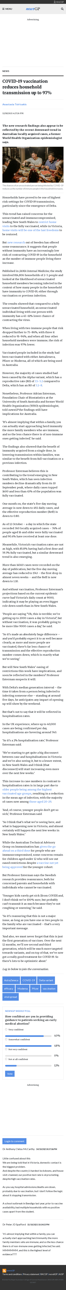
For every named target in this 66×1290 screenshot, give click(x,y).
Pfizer (35, 988)
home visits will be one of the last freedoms (30, 230)
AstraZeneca (11, 980)
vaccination (49, 988)
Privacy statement (31, 1274)
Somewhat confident (19, 1039)
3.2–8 (39, 385)
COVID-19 (29, 980)
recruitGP (53, 1274)
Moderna (22, 988)
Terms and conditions (12, 1274)
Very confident (16, 1029)
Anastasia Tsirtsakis (14, 104)
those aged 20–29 (40, 801)
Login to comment (14, 1141)
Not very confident (17, 1049)
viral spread (10, 996)
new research (16, 242)
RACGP (44, 1274)
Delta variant (46, 980)
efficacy (8, 988)
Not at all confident (18, 1059)
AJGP (61, 1274)
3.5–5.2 (39, 381)
